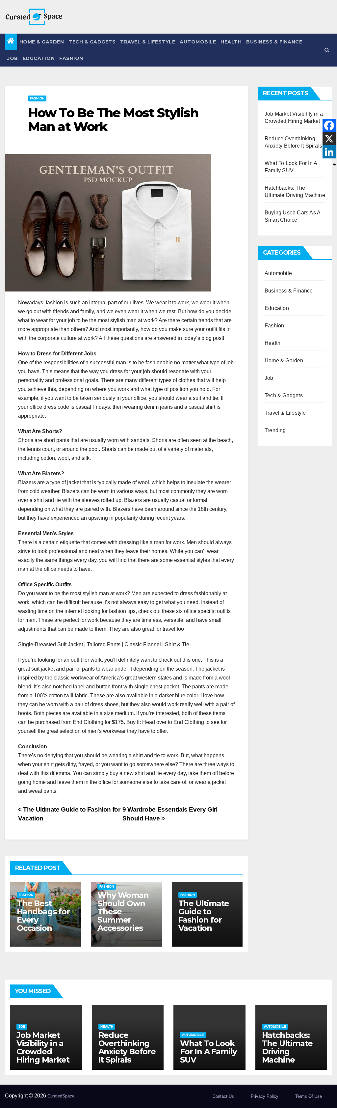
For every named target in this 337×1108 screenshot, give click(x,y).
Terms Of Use (308, 1096)
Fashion (71, 58)
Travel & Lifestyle (147, 42)
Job (12, 58)
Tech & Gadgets (92, 42)
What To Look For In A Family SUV (208, 1052)
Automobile (198, 42)
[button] (326, 50)
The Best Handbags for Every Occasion (43, 916)
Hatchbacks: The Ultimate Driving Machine (287, 1047)
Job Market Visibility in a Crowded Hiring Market (42, 1047)
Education (39, 58)
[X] (329, 138)
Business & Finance (274, 42)
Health (231, 42)
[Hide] (334, 164)
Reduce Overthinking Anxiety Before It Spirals (127, 1047)
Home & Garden (41, 42)
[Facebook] (329, 125)
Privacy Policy (264, 1096)
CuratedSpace (60, 1096)
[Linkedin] (329, 151)
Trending (275, 430)
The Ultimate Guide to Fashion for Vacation (203, 916)
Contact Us (223, 1096)
